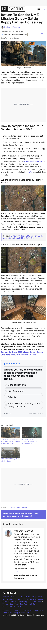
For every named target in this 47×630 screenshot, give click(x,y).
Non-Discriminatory (33, 161)
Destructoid (39, 599)
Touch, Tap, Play (20, 604)
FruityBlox (32, 604)
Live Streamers (16, 391)
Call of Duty (15, 507)
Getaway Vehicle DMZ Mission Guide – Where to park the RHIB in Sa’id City (23, 237)
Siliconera (12, 599)
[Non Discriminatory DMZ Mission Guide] (10, 452)
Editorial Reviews (17, 385)
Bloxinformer (7, 606)
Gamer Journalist (10, 601)
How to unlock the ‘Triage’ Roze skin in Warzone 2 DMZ (29, 441)
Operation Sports (35, 601)
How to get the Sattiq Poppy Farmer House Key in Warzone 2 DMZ (10, 441)
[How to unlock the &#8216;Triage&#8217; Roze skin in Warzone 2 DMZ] (32, 432)
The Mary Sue (8, 604)
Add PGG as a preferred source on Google (15, 34)
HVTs (30, 172)
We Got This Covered (26, 599)
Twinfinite (6, 597)
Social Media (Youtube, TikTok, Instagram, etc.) (24, 405)
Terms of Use (7, 613)
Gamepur (14, 597)
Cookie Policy (26, 610)
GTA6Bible (17, 606)
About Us (6, 610)
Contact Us (15, 610)
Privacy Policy (38, 610)
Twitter (17, 513)
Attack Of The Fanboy (28, 597)
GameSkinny (22, 601)
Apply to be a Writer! (21, 613)
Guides (24, 507)
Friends (12, 397)
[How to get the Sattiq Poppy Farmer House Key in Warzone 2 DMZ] (10, 432)
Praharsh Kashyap (12, 27)
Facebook (29, 513)
